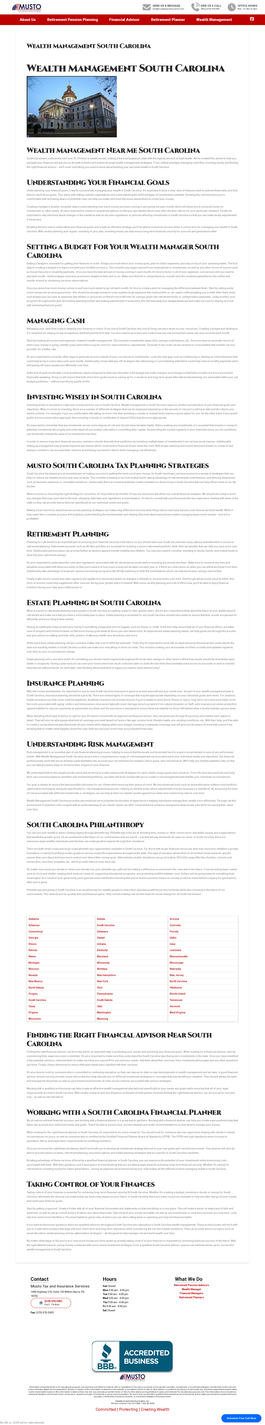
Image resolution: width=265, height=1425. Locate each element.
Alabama (33, 919)
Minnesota (103, 962)
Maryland (102, 956)
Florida (174, 931)
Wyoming (102, 1018)
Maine (32, 956)
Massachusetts (179, 956)
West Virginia (177, 1012)
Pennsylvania (105, 993)
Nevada (32, 975)
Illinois (32, 944)
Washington (104, 1012)
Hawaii (101, 937)
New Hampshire (106, 975)
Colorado (175, 925)
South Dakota (104, 1000)
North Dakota (36, 987)
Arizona (174, 919)
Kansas (32, 950)
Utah (99, 1006)
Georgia (33, 937)
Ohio (100, 987)
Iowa (172, 944)
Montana (102, 968)
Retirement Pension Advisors (191, 1285)
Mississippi (176, 962)
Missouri (33, 968)
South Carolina (105, 925)
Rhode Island (177, 993)
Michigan (33, 962)
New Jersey (177, 975)
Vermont (175, 1006)
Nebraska (175, 968)
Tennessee (176, 1000)
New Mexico (35, 981)
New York (102, 981)
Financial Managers (191, 1293)
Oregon (32, 993)
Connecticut (35, 931)
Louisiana (175, 950)
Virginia (33, 1012)
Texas (31, 1006)
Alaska (101, 919)
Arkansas (34, 925)
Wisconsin (34, 1018)
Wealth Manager (191, 1289)
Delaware (102, 931)
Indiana (101, 944)
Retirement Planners (191, 1297)
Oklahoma (176, 987)
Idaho (173, 937)
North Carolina (178, 981)
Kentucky (102, 950)
